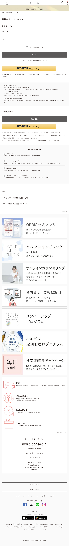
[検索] (7, 2)
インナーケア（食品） (40, 496)
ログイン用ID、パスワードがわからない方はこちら (34, 60)
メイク (23, 496)
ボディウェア (51, 496)
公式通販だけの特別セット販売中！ (34, 8)
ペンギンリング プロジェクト (30, 530)
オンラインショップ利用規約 (12, 527)
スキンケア (17, 496)
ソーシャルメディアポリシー (57, 527)
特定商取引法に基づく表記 (56, 524)
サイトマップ (42, 530)
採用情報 (16, 524)
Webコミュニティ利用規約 (27, 527)
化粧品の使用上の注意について (28, 524)
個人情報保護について (42, 524)
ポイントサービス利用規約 (41, 527)
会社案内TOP (9, 524)
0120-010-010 (38, 444)
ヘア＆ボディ (30, 496)
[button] (34, 68)
